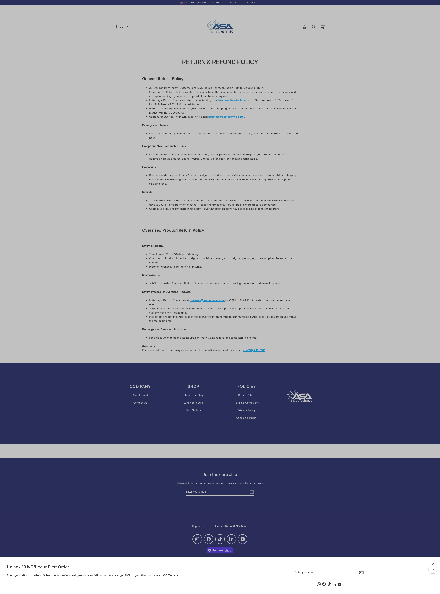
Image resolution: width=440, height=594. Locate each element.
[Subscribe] (361, 572)
